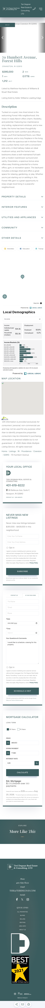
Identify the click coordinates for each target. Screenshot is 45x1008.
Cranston (37, 451)
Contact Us (10, 497)
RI (19, 451)
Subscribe (22, 571)
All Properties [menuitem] (22, 912)
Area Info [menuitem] (22, 926)
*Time (8, 629)
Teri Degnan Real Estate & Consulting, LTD (26, 9)
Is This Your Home (30, 595)
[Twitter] (22, 899)
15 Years (23, 729)
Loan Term (11, 723)
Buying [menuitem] (22, 915)
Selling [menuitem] (22, 919)
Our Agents (18, 497)
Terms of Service (15, 700)
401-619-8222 (15, 485)
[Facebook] (17, 899)
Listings (12, 451)
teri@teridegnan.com (22, 890)
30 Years (12, 729)
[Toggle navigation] (40, 9)
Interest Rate (12, 759)
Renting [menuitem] (22, 922)
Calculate (22, 772)
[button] (3, 38)
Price (8, 738)
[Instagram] (28, 899)
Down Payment (12, 748)
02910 (6, 455)
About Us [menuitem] (22, 929)
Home (4, 451)
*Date (8, 619)
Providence (26, 451)
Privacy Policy (34, 563)
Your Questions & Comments (16, 638)
